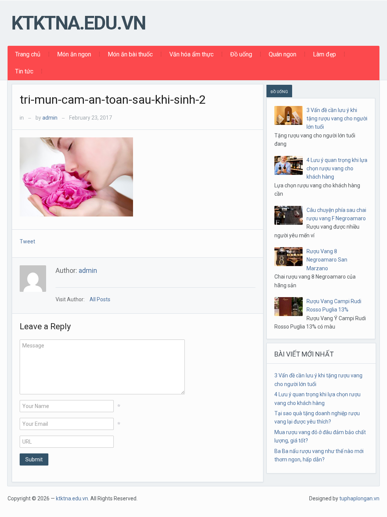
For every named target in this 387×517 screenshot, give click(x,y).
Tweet (27, 241)
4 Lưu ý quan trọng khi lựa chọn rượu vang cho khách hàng (337, 168)
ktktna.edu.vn (78, 23)
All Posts (100, 299)
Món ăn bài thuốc (130, 54)
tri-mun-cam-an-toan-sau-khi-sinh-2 (113, 99)
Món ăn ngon (74, 54)
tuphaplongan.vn (359, 498)
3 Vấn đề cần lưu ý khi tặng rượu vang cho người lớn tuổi (337, 118)
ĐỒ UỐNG (279, 92)
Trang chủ (27, 54)
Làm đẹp (324, 54)
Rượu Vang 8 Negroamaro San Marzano (327, 259)
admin (49, 118)
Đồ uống (241, 54)
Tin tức (24, 71)
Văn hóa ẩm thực (191, 54)
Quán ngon (282, 54)
